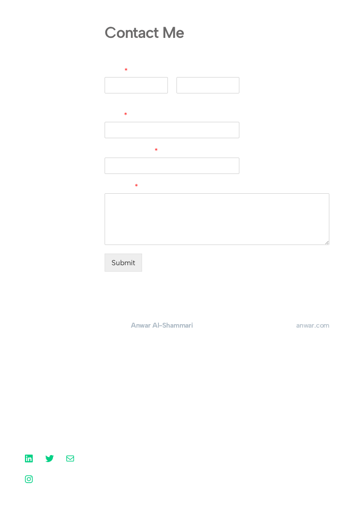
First (110, 98)
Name (116, 71)
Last (181, 98)
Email (116, 115)
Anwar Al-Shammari (47, 35)
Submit (123, 262)
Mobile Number (131, 151)
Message (121, 187)
